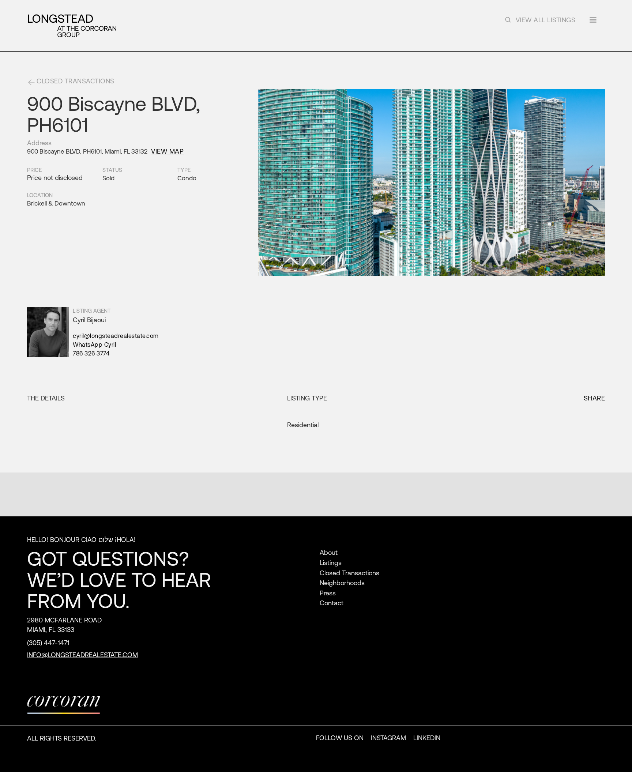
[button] (593, 22)
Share (594, 398)
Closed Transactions (349, 572)
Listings (331, 562)
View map (167, 151)
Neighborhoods (342, 582)
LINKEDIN (426, 737)
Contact (331, 602)
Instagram (388, 737)
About (329, 552)
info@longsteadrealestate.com (82, 654)
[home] (72, 25)
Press (328, 592)
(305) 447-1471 (48, 642)
